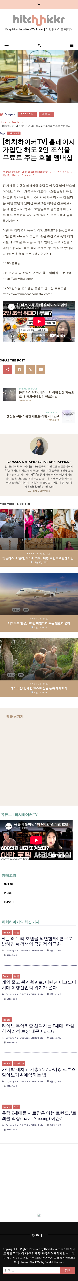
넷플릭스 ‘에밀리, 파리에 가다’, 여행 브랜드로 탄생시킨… (39, 558)
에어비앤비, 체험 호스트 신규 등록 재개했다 (39, 688)
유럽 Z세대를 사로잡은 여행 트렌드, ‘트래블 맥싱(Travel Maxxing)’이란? (39, 1115)
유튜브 (46, 114)
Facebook (42, 1235)
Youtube (38, 1235)
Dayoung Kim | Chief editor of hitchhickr (27, 171)
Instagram (34, 1235)
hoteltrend (14, 133)
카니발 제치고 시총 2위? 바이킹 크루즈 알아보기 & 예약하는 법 (39, 1072)
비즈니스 (45, 553)
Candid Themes (54, 1262)
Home (3, 122)
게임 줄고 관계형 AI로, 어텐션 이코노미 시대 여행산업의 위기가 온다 (39, 984)
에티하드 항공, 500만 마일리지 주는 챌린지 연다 (39, 623)
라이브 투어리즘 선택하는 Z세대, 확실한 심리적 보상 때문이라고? (38, 1028)
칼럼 (16, 976)
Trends (27, 114)
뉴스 (45, 618)
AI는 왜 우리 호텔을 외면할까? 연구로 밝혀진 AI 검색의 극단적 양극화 (37, 941)
